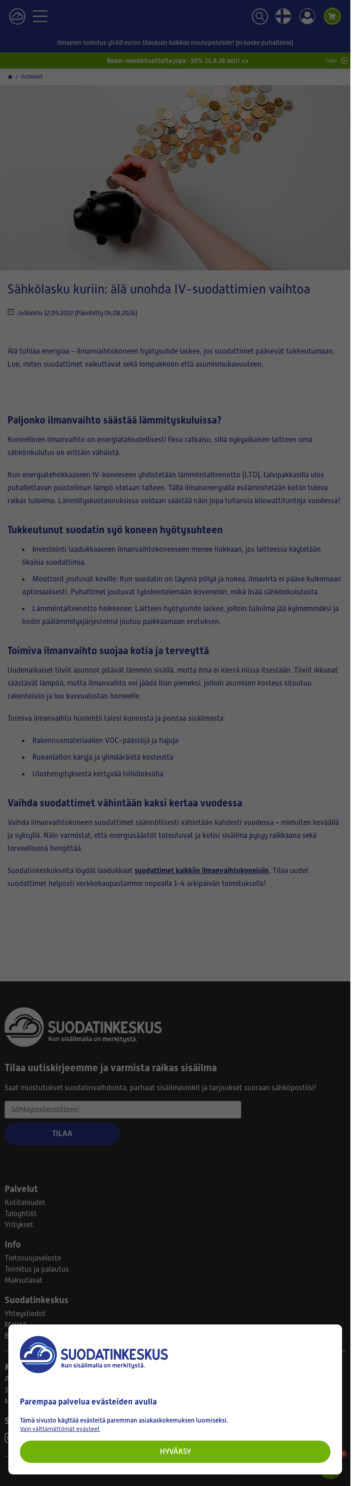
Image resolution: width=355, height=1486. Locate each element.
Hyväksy (175, 1451)
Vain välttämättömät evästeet (60, 1428)
